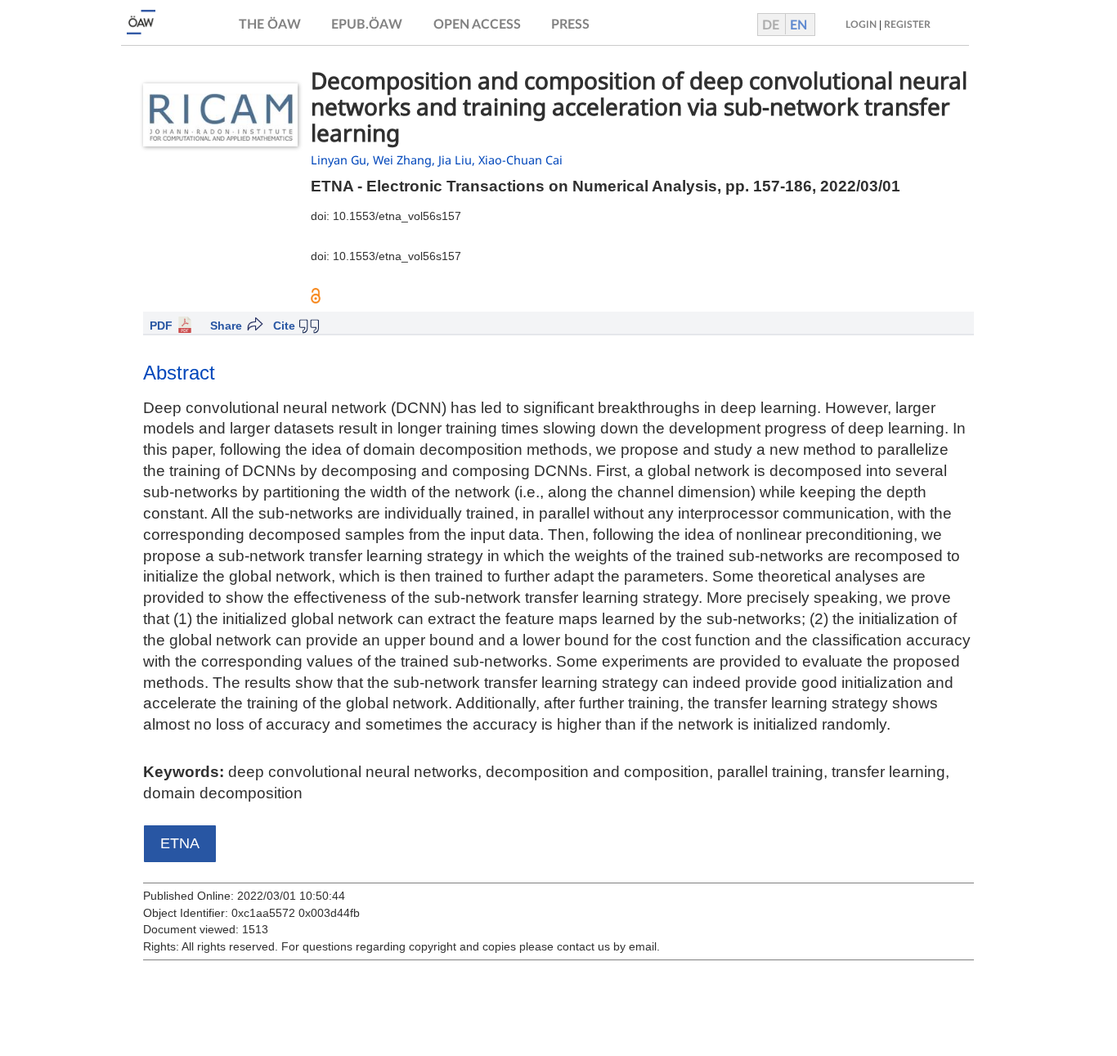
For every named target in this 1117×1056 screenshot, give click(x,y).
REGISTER (907, 24)
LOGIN (861, 24)
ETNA (180, 843)
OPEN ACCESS (477, 24)
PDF (161, 325)
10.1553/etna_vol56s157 (397, 215)
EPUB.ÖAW (366, 24)
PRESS (570, 24)
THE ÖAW (270, 24)
